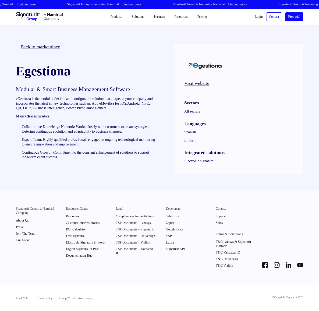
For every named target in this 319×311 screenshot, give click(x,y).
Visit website (196, 83)
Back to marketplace (40, 46)
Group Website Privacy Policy (76, 298)
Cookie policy (44, 298)
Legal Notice (23, 298)
